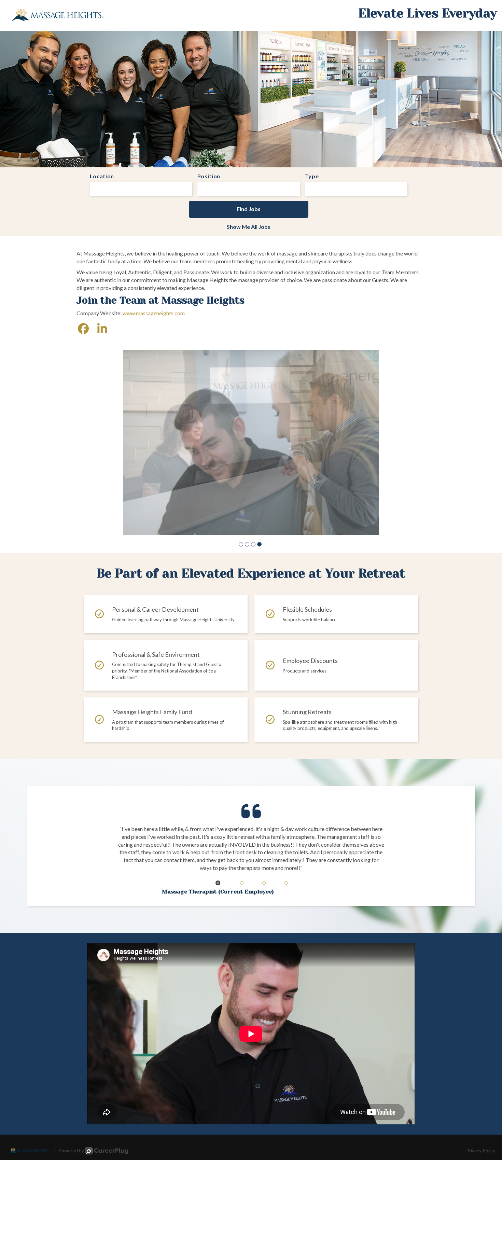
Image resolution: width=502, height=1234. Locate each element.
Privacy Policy (480, 1150)
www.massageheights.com (154, 313)
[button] (241, 544)
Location (102, 176)
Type (312, 176)
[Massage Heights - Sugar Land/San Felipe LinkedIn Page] (102, 328)
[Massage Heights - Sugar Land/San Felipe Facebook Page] (83, 328)
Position (209, 176)
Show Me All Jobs (248, 226)
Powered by (71, 1150)
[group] (251, 442)
